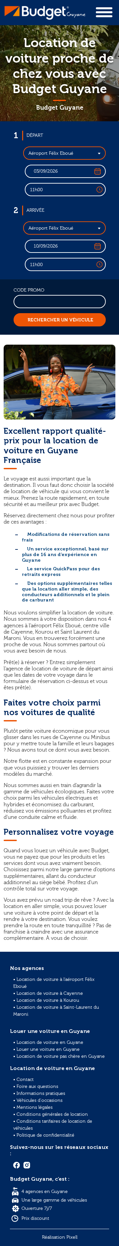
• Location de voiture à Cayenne (48, 993)
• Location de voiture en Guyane (48, 1042)
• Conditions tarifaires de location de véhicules (52, 1125)
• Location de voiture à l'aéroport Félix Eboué (54, 983)
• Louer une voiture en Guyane (46, 1049)
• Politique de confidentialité (43, 1135)
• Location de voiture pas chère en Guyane (59, 1056)
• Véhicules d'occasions (37, 1100)
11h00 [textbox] (36, 190)
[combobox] (64, 153)
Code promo (29, 290)
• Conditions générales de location (50, 1114)
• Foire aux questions (35, 1086)
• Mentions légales (33, 1107)
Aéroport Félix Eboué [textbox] (50, 153)
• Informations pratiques (39, 1093)
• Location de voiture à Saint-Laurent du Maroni (56, 1011)
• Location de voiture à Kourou (46, 1000)
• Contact (23, 1079)
